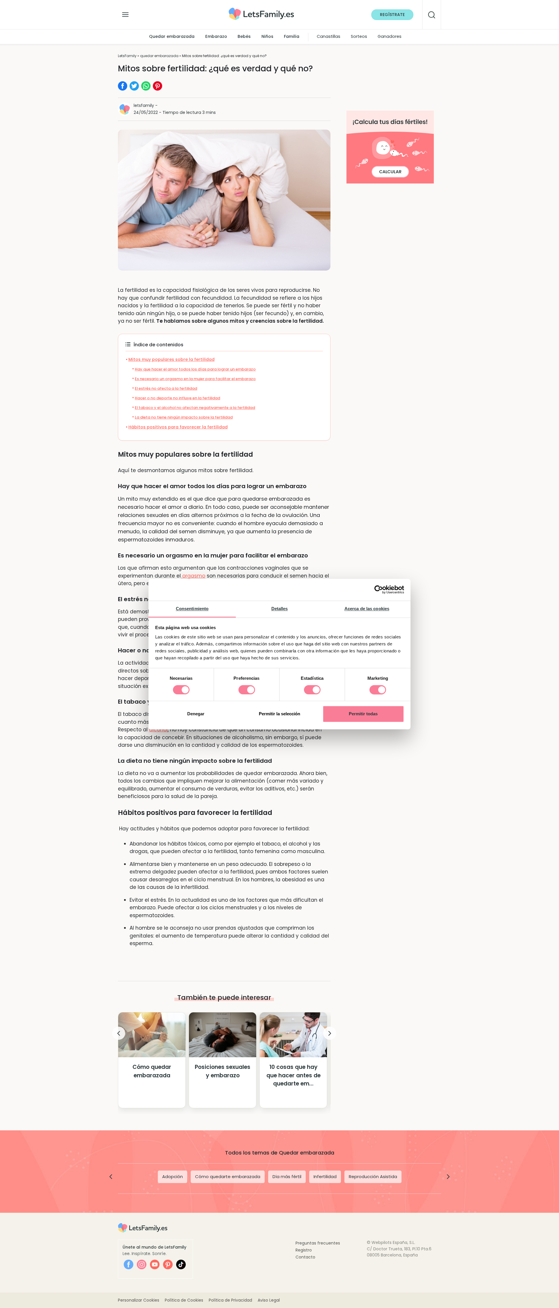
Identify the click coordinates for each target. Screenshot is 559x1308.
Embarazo (216, 37)
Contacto (305, 1257)
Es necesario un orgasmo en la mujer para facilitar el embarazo (195, 379)
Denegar (195, 714)
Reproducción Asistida (373, 1176)
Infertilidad (325, 1176)
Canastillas (328, 37)
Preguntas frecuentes (318, 1243)
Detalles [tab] (279, 608)
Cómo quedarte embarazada (227, 1176)
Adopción (172, 1176)
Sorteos (359, 37)
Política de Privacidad (230, 1300)
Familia (291, 37)
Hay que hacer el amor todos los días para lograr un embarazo (195, 369)
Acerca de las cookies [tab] (366, 608)
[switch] (246, 689)
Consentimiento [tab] (192, 608)
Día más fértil (287, 1176)
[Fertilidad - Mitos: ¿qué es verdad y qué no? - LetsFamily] (261, 9)
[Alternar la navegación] (125, 13)
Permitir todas (363, 714)
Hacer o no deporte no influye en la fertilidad (177, 398)
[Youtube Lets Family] (155, 1264)
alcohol (158, 729)
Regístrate (392, 14)
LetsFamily (127, 55)
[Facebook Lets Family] (128, 1264)
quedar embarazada (159, 55)
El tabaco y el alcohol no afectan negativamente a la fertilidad (195, 407)
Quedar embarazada (171, 37)
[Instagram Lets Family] (141, 1264)
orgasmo (193, 575)
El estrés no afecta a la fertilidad (166, 388)
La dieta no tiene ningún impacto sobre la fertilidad (184, 417)
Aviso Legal (269, 1300)
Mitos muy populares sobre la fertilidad (171, 359)
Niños (267, 37)
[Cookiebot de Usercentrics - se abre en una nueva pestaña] (378, 589)
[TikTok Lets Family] (181, 1264)
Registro (304, 1250)
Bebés (244, 37)
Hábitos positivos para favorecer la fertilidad (178, 427)
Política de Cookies (184, 1300)
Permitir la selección (279, 714)
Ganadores (389, 37)
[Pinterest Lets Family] (168, 1264)
